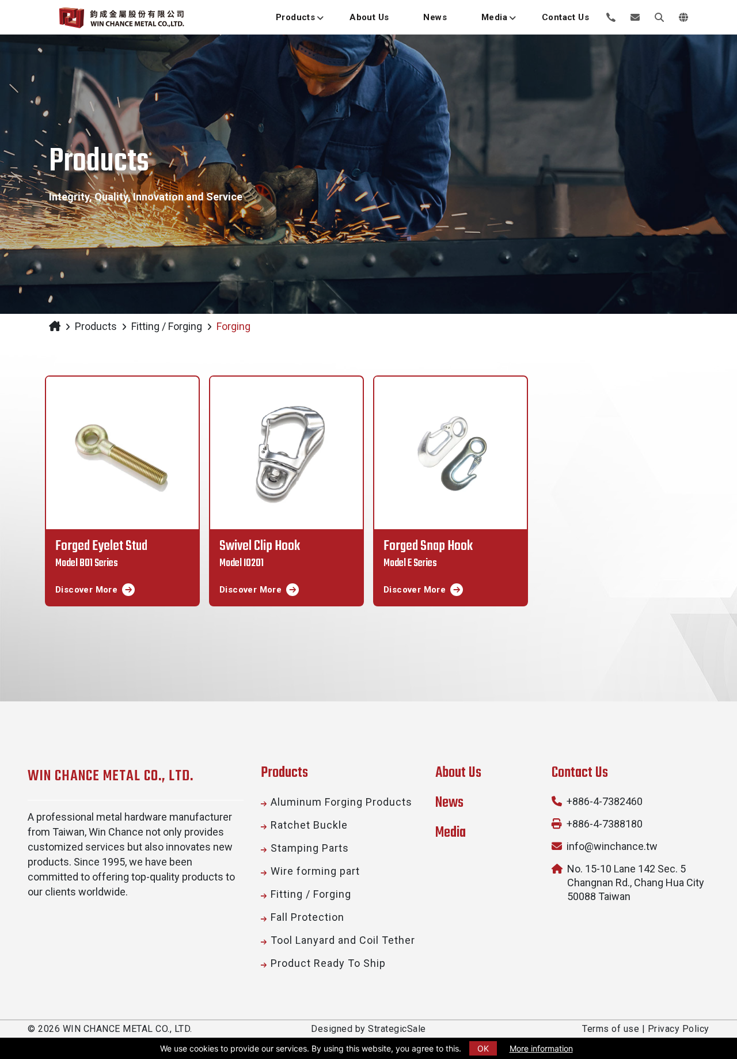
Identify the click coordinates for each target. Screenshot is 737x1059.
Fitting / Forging (166, 326)
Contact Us (565, 17)
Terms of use (610, 1028)
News (435, 17)
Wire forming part (315, 871)
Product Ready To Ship (328, 963)
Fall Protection (307, 917)
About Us (369, 17)
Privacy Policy (678, 1028)
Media (494, 17)
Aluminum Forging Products (341, 802)
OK (483, 1048)
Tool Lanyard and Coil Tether (343, 940)
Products (295, 17)
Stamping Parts (310, 848)
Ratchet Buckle (309, 825)
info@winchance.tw (612, 846)
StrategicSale (397, 1028)
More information (541, 1048)
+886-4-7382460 (605, 801)
